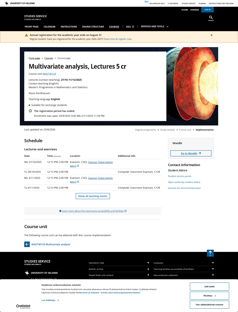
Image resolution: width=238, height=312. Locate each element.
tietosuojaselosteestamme (126, 292)
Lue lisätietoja (48, 300)
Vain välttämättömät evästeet (209, 304)
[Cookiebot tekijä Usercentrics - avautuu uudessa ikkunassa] (23, 307)
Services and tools (153, 26)
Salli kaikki (209, 286)
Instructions (69, 26)
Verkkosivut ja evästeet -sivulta (91, 292)
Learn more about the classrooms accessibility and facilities (94, 211)
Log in (207, 9)
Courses (114, 26)
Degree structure (93, 26)
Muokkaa (208, 295)
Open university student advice (184, 182)
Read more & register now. (118, 38)
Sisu (130, 26)
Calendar (50, 26)
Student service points (179, 176)
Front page (32, 26)
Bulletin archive (96, 269)
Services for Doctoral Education (184, 188)
